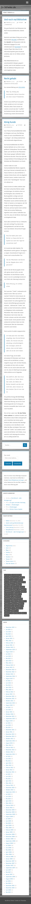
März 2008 (9, 854)
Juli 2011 (8, 774)
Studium (8, 557)
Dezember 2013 (10, 734)
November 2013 (10, 736)
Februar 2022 (9, 692)
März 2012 (8, 765)
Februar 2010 (9, 805)
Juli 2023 (8, 654)
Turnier (8, 608)
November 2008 (10, 836)
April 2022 (8, 687)
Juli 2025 (8, 629)
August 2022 (9, 678)
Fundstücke (15, 587)
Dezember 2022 (10, 669)
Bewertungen (14, 577)
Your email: (7, 455)
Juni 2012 (8, 758)
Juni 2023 (8, 656)
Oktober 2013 (9, 738)
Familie (8, 552)
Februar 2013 (9, 747)
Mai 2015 (8, 727)
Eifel (7, 582)
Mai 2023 (8, 658)
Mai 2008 (8, 850)
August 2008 (9, 843)
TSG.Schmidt (19, 606)
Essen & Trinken (10, 584)
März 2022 (8, 689)
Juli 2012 (8, 756)
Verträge (17, 613)
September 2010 (10, 792)
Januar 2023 (9, 667)
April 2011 (8, 781)
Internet (16, 589)
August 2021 (9, 705)
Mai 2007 (8, 872)
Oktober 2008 (9, 839)
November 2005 (10, 887)
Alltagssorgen (16, 575)
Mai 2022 (8, 685)
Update (7, 610)
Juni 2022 (8, 683)
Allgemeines (9, 545)
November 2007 (10, 863)
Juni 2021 (8, 709)
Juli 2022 (8, 680)
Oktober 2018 (9, 714)
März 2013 (8, 745)
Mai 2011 (8, 778)
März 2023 (8, 663)
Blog (7, 550)
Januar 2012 (9, 770)
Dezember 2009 (10, 810)
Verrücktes (8, 613)
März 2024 (8, 640)
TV (13, 608)
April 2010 (8, 801)
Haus (7, 554)
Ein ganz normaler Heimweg (17, 502)
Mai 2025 (8, 634)
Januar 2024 (9, 645)
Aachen (7, 575)
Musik (23, 591)
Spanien (7, 603)
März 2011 (8, 783)
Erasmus (13, 582)
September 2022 (10, 676)
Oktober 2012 (9, 752)
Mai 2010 (8, 798)
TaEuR (14, 603)
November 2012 (10, 749)
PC (12, 596)
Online (7, 596)
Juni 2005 (8, 890)
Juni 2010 (8, 796)
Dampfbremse (10, 529)
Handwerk (8, 589)
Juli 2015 (8, 723)
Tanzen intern (9, 561)
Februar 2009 (9, 830)
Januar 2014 (9, 732)
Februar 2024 (9, 643)
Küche (17, 591)
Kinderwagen (15, 505)
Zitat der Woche (10, 563)
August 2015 (9, 721)
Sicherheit (22, 601)
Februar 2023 (9, 665)
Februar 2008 (9, 856)
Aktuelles (14, 39)
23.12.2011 (22, 87)
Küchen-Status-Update (16, 509)
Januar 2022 (9, 694)
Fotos (7, 587)
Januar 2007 (9, 874)
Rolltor (7, 520)
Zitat (7, 615)
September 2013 (10, 741)
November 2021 (10, 698)
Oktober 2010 (9, 790)
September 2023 (10, 649)
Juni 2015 (8, 725)
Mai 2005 (8, 892)
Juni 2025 (8, 631)
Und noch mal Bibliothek (15, 19)
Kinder (23, 589)
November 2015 (10, 716)
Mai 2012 (8, 761)
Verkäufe (14, 610)
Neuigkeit (17, 594)
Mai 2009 (8, 823)
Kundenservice (9, 591)
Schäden (14, 601)
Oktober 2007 (9, 865)
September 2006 (10, 876)
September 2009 (10, 814)
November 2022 (10, 672)
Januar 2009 (9, 832)
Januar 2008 (9, 859)
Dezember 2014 (10, 729)
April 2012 (8, 763)
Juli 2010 (8, 794)
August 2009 (9, 816)
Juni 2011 (8, 776)
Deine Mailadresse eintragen (16, 480)
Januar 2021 (9, 712)
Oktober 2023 (9, 647)
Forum (18, 584)
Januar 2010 (9, 807)
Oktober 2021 (9, 700)
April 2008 (8, 852)
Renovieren (8, 598)
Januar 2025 (9, 638)
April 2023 (8, 660)
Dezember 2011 (10, 772)
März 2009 (9, 827)
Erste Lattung (9, 527)
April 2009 (8, 825)
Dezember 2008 (10, 834)
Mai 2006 (8, 883)
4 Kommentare (8, 24)
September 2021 (10, 703)
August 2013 (9, 743)
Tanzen (8, 559)
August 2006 (9, 879)
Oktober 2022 (9, 674)
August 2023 (9, 652)
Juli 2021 (8, 707)
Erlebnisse (21, 582)
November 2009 (10, 812)
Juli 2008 (8, 845)
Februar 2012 (9, 767)
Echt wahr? (18, 579)
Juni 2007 (8, 870)
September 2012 (10, 754)
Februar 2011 (9, 785)
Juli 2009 (8, 818)
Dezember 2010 (10, 787)
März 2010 (8, 803)
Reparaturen (18, 598)
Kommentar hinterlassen (11, 83)
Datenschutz (9, 579)
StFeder (21, 22)
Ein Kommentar (8, 127)
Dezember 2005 (10, 885)
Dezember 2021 (10, 696)
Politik (18, 596)
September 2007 (10, 867)
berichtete (18, 47)
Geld (22, 587)
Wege (24, 613)
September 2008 (10, 841)
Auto (7, 548)
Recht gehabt (10, 78)
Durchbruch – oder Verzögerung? (15, 532)
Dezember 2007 (10, 861)
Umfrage (19, 608)
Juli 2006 (8, 881)
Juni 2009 (8, 821)
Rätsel (7, 601)
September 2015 (10, 718)
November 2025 (10, 627)
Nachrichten (9, 594)
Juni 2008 (8, 847)
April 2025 (8, 636)
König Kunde (10, 122)
